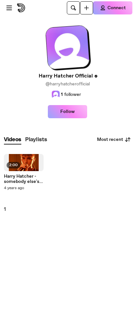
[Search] (73, 7)
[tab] (12, 140)
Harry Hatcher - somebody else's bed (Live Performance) (21, 179)
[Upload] (86, 7)
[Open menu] (9, 7)
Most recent (110, 140)
